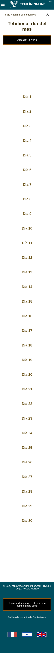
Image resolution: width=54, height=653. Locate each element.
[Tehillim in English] (41, 634)
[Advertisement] (27, 68)
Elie (49, 586)
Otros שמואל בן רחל (27, 40)
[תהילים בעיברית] (27, 634)
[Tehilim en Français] (12, 634)
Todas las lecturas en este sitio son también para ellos (27, 604)
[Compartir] (47, 15)
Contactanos (39, 617)
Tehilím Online (32, 4)
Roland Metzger (30, 588)
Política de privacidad (19, 617)
